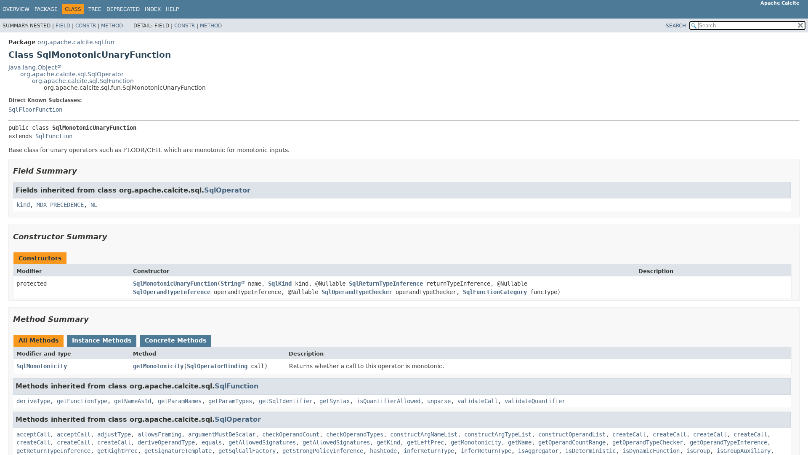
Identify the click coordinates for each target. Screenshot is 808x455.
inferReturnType (429, 450)
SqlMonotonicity (41, 366)
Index (153, 9)
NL (93, 204)
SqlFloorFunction (35, 109)
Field (63, 26)
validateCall (477, 401)
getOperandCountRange (572, 442)
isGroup (698, 450)
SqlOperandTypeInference (171, 292)
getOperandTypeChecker (647, 442)
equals (212, 442)
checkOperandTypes (354, 434)
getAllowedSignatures (262, 442)
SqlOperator (227, 190)
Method (112, 26)
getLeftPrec (425, 442)
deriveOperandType (166, 442)
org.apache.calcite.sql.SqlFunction (83, 81)
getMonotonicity (158, 366)
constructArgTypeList (498, 434)
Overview (16, 9)
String (231, 283)
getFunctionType (82, 401)
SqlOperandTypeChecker (357, 292)
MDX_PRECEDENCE (60, 204)
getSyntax (334, 401)
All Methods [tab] (38, 340)
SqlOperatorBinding (217, 366)
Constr (85, 26)
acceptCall (33, 434)
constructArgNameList (423, 434)
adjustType (114, 434)
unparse (439, 401)
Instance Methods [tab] (101, 340)
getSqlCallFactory (247, 450)
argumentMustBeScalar (221, 434)
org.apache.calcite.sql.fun (75, 42)
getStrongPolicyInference (322, 450)
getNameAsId (132, 401)
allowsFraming (159, 434)
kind (23, 204)
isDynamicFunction (651, 450)
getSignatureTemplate (178, 450)
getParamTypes (230, 401)
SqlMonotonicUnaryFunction (175, 283)
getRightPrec (117, 450)
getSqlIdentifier (286, 401)
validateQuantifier (535, 401)
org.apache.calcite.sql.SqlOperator (72, 74)
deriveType (33, 401)
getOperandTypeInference (728, 442)
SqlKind (280, 283)
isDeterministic (590, 450)
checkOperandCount (290, 434)
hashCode (383, 450)
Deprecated (123, 9)
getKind (388, 442)
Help (172, 9)
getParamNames (180, 401)
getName (520, 442)
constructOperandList (572, 434)
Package (46, 9)
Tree (94, 9)
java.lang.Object (32, 67)
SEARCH (676, 26)
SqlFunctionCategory (495, 292)
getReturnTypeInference (53, 450)
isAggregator (538, 450)
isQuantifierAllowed (388, 401)
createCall (629, 434)
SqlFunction (53, 136)
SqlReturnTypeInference (386, 283)
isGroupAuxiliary (744, 450)
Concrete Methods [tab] (175, 340)
